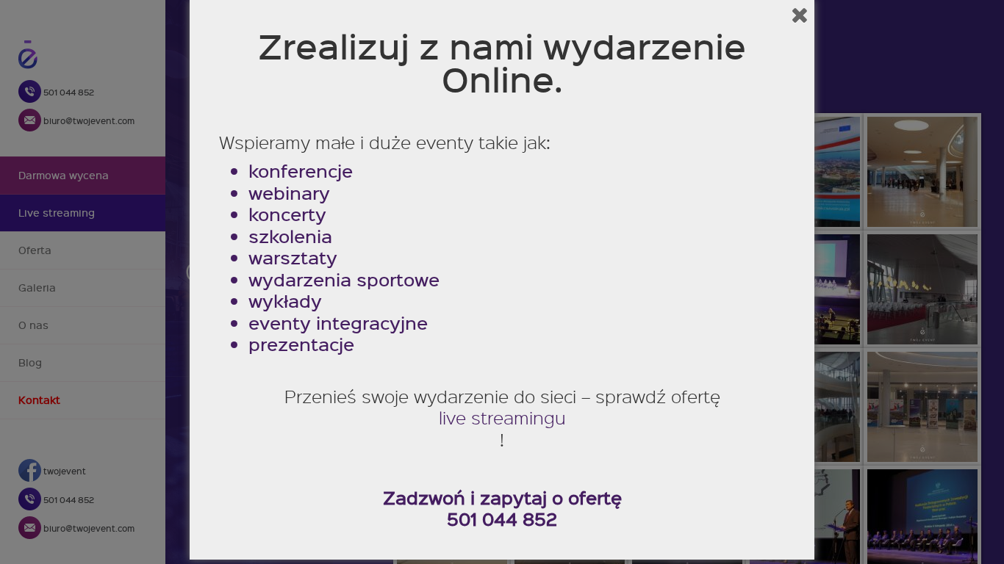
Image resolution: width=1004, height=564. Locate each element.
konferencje (300, 171)
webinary (289, 193)
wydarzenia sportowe (344, 280)
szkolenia (290, 236)
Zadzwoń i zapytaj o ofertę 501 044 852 (502, 508)
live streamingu (502, 418)
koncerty (287, 214)
